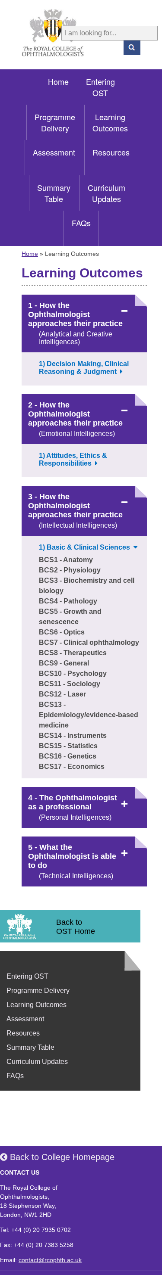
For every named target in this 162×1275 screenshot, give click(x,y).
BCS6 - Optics (62, 632)
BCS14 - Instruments (73, 735)
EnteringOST (100, 87)
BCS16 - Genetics (67, 756)
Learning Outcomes (36, 1004)
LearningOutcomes (110, 122)
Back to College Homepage (60, 1157)
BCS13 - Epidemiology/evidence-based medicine (88, 715)
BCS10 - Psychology (73, 673)
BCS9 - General (64, 663)
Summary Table (30, 1047)
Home (58, 81)
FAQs (81, 222)
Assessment (54, 152)
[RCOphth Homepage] (41, 32)
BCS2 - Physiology (70, 570)
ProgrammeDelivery (55, 122)
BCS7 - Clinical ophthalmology (89, 642)
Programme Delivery (38, 990)
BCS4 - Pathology (68, 601)
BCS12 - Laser (62, 694)
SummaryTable (53, 193)
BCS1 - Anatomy (66, 559)
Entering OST (27, 976)
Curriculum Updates (37, 1061)
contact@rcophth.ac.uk (50, 1259)
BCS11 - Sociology (69, 683)
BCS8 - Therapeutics (73, 652)
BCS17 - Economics (72, 766)
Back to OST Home (75, 927)
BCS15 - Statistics (68, 745)
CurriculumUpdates (106, 193)
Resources (111, 152)
